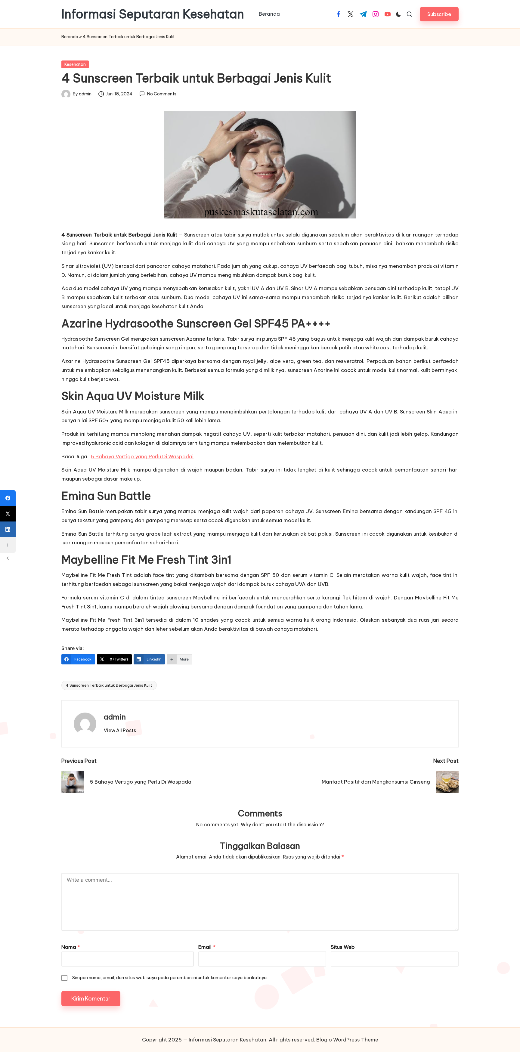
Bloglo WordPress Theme (347, 1039)
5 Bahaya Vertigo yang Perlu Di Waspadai (142, 456)
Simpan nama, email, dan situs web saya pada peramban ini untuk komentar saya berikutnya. (170, 977)
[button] (439, 14)
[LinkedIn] (8, 529)
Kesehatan (75, 64)
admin (115, 716)
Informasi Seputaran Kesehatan (152, 14)
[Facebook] (8, 498)
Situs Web (343, 947)
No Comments (161, 94)
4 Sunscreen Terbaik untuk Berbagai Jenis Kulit (109, 685)
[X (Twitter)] (8, 513)
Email (206, 947)
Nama (70, 947)
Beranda (69, 36)
